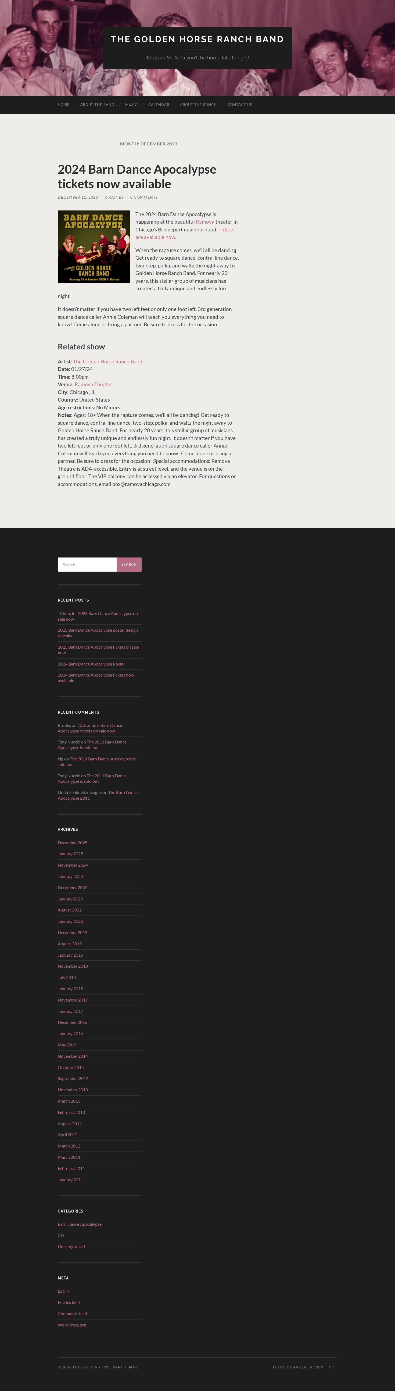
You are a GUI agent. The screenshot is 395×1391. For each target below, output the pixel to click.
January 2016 (70, 1033)
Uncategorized (71, 1246)
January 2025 (70, 853)
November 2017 (73, 999)
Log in (63, 1290)
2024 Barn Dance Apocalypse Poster (91, 663)
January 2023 (70, 898)
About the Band (97, 104)
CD (61, 1235)
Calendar (158, 104)
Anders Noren (308, 1367)
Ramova (205, 222)
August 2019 (70, 943)
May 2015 (67, 1044)
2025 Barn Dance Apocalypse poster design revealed (98, 632)
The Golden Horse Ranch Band (197, 39)
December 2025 (72, 842)
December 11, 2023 (78, 197)
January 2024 (70, 876)
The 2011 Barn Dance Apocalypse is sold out (92, 744)
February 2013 (71, 1112)
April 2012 (67, 1134)
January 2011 (70, 1179)
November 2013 (73, 1089)
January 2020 (70, 921)
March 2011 (69, 1157)
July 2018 (67, 977)
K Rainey (114, 197)
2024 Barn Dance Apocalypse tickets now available (137, 176)
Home (64, 104)
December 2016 (72, 1022)
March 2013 (69, 1100)
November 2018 (73, 965)
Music (131, 104)
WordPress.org (72, 1324)
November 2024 (73, 864)
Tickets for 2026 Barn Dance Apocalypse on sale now (98, 616)
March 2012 (69, 1145)
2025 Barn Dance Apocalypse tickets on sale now (98, 649)
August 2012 (70, 1123)
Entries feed (69, 1302)
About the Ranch (198, 104)
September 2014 (73, 1078)
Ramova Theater (93, 384)
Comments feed (72, 1313)
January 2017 (70, 1011)
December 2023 (72, 887)
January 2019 (70, 954)
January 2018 (70, 988)
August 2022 (70, 909)
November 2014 (73, 1056)
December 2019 (72, 932)
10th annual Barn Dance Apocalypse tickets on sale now (90, 728)
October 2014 (71, 1067)
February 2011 (71, 1168)
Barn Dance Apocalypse (80, 1223)
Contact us (240, 104)
